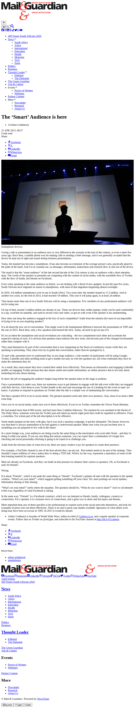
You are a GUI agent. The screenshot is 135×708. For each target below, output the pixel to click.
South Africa (14, 595)
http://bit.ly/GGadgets (108, 519)
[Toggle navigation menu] (3, 22)
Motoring (13, 610)
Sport (11, 616)
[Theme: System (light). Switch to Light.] (6, 27)
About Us (13, 693)
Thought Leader (15, 632)
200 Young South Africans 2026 (18, 581)
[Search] (12, 26)
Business (6, 625)
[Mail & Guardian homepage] (67, 11)
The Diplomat (15, 642)
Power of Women (17, 664)
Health (11, 607)
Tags (3, 578)
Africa (11, 598)
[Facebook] (2, 30)
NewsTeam (43, 698)
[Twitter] (15, 30)
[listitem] (7, 576)
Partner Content (9, 673)
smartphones (14, 560)
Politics (5, 622)
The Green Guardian (12, 647)
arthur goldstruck (17, 557)
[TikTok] (13, 30)
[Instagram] (5, 30)
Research (12, 690)
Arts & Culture (9, 650)
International (14, 601)
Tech (10, 613)
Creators (10, 578)
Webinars (13, 667)
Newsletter (13, 687)
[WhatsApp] (18, 30)
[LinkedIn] (8, 30)
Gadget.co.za (86, 516)
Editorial (12, 639)
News (5, 589)
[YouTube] (21, 30)
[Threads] (10, 30)
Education (13, 604)
